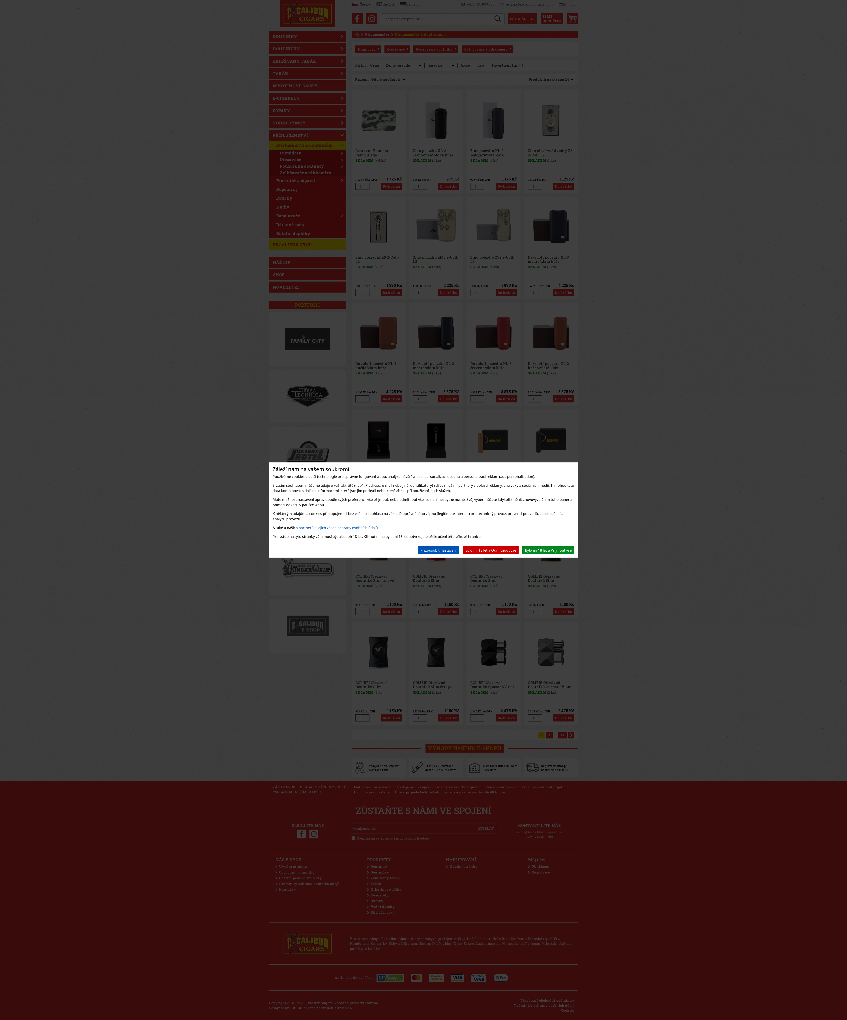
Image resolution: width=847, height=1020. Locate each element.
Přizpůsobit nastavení (438, 550)
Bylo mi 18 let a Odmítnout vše (490, 550)
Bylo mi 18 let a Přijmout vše (548, 550)
